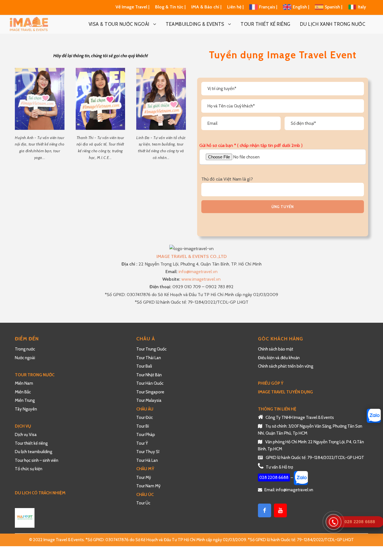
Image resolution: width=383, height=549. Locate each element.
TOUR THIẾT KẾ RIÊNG (265, 24)
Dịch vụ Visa (26, 434)
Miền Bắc (23, 392)
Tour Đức (144, 417)
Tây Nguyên (26, 409)
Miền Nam (24, 383)
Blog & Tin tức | (171, 7)
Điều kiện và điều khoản (279, 357)
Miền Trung (25, 400)
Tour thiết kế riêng (31, 443)
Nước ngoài (25, 357)
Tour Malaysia (148, 400)
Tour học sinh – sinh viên (36, 460)
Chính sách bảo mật (276, 349)
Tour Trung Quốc (151, 349)
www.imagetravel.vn (201, 279)
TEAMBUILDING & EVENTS (195, 24)
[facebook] (264, 510)
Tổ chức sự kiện (28, 468)
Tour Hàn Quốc (149, 383)
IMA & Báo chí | (206, 7)
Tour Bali (144, 366)
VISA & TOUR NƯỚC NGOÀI (119, 24)
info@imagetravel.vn (198, 271)
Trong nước (25, 349)
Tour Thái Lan (148, 357)
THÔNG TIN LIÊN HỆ (277, 409)
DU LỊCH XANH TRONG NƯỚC (333, 24)
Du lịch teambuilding (33, 451)
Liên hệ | (236, 7)
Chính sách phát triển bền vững (285, 366)
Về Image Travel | (132, 7)
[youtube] (280, 510)
